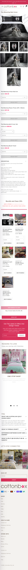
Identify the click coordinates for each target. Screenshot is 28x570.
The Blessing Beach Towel (8, 145)
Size (2, 129)
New (2, 511)
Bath (2, 506)
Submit (14, 479)
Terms (2, 546)
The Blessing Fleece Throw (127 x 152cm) (12, 108)
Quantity (4, 113)
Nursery (3, 503)
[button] (14, 161)
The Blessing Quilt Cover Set (9, 124)
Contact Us (3, 522)
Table (2, 509)
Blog (2, 541)
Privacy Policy (4, 544)
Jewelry (3, 516)
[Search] (21, 6)
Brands (2, 538)
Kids (2, 501)
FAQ (2, 530)
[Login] (23, 6)
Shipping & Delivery (6, 525)
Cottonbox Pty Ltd (9, 565)
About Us (3, 536)
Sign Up (21, 335)
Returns (3, 527)
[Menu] (2, 6)
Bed (2, 498)
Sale (2, 514)
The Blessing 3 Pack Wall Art (9, 91)
